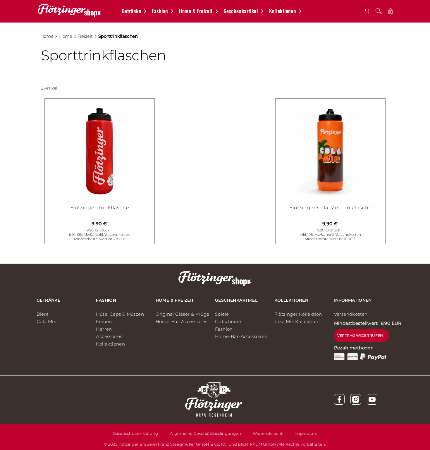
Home (47, 36)
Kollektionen (110, 344)
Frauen (104, 321)
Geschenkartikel (236, 300)
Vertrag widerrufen (360, 335)
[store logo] (69, 10)
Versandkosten (117, 234)
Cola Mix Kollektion (296, 321)
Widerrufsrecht (268, 433)
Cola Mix (46, 321)
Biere (43, 314)
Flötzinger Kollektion (298, 314)
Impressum (306, 433)
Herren (104, 329)
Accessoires (109, 336)
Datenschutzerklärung (135, 433)
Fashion (106, 300)
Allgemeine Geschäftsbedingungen (205, 433)
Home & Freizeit (76, 36)
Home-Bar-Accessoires (181, 321)
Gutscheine (228, 321)
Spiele (222, 314)
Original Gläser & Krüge (182, 314)
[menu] (214, 11)
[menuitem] (137, 11)
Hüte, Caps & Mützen (120, 314)
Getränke (48, 300)
